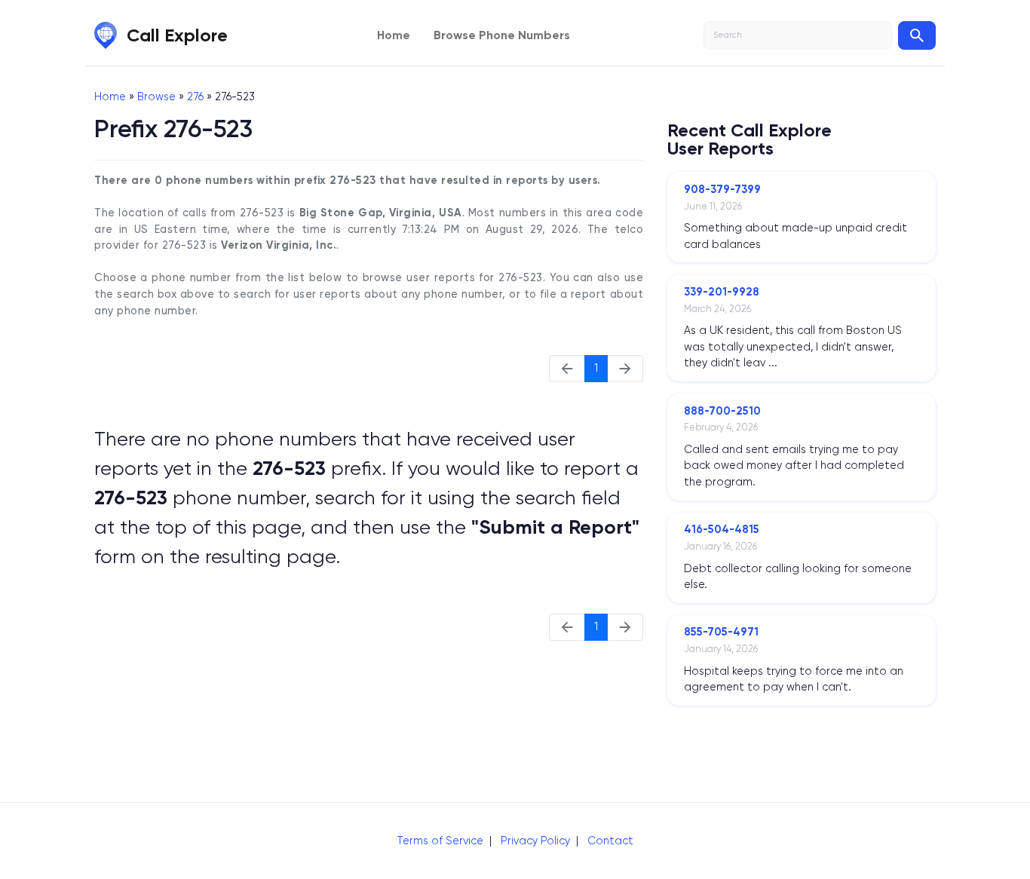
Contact (610, 841)
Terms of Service (440, 841)
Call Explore (177, 35)
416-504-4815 (721, 529)
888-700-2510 (722, 411)
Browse (156, 96)
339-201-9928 (721, 292)
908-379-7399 (722, 189)
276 (195, 96)
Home (393, 35)
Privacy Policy (535, 841)
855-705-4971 (721, 632)
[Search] (917, 35)
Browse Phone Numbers (502, 35)
